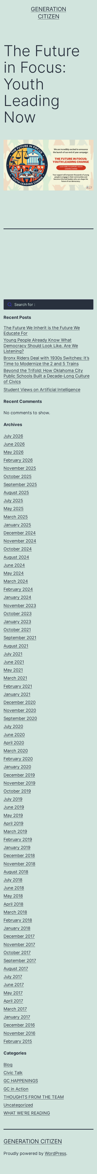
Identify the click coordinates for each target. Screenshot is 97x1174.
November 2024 (20, 540)
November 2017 (19, 944)
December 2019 (19, 775)
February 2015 (18, 1041)
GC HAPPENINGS (21, 1080)
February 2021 (18, 686)
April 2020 (14, 742)
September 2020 (20, 718)
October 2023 (18, 613)
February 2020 (18, 758)
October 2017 (17, 952)
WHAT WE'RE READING (27, 1113)
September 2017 (20, 960)
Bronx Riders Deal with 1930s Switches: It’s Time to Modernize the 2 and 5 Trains (46, 360)
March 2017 (15, 1008)
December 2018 (19, 855)
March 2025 (16, 516)
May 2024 (14, 573)
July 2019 (13, 799)
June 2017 (14, 984)
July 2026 (13, 436)
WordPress (55, 1153)
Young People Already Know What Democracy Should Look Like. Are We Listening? (41, 346)
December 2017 (19, 936)
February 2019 (18, 839)
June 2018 (14, 887)
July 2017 (13, 976)
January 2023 (17, 621)
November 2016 (19, 1033)
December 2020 (20, 702)
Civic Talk (13, 1072)
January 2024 (17, 597)
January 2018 (17, 928)
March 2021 (15, 678)
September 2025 (20, 484)
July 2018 (13, 879)
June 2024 (14, 565)
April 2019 (13, 823)
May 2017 (13, 992)
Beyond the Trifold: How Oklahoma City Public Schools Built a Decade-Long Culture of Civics (46, 376)
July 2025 (13, 500)
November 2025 (20, 468)
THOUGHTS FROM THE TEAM (34, 1096)
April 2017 (13, 1000)
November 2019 (19, 783)
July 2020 (13, 726)
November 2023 (20, 605)
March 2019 (15, 831)
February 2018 (18, 920)
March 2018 (15, 912)
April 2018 (13, 904)
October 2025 (18, 476)
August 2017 (16, 968)
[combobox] (48, 304)
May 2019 (13, 815)
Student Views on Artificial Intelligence (42, 389)
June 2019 (14, 807)
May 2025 (14, 508)
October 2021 (17, 629)
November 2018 (19, 863)
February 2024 (18, 589)
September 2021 (20, 637)
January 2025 (17, 524)
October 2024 (18, 548)
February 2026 (18, 460)
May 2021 (13, 669)
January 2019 (17, 847)
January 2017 (17, 1016)
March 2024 (16, 581)
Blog (8, 1064)
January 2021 (17, 694)
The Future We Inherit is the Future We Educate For (42, 330)
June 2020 (14, 734)
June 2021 (14, 661)
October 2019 (17, 791)
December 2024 (20, 532)
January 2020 (17, 766)
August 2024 (16, 557)
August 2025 (16, 492)
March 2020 (16, 750)
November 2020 (20, 710)
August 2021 (16, 645)
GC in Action (16, 1088)
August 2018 (16, 871)
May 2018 (13, 895)
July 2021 (13, 653)
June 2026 (14, 444)
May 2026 (14, 452)
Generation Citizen (33, 1141)
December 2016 (19, 1024)
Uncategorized (18, 1104)
